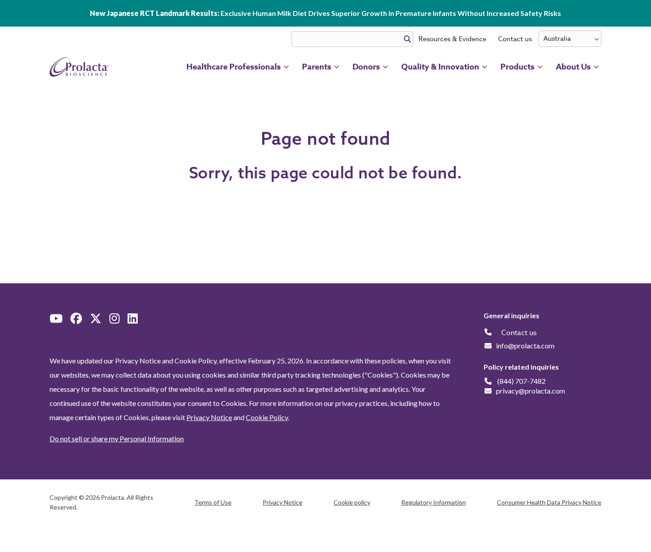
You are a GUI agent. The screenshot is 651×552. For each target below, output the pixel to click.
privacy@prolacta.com (530, 390)
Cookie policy (351, 502)
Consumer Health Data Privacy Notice (549, 502)
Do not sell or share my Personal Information (117, 438)
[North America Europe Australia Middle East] (570, 39)
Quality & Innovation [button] (440, 67)
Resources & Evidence (452, 39)
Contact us (515, 39)
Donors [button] (366, 67)
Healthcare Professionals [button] (233, 67)
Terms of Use (213, 502)
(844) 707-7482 (521, 381)
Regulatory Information (433, 502)
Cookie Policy (267, 417)
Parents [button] (316, 67)
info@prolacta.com (525, 345)
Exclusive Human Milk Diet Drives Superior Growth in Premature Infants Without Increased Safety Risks (325, 13)
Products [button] (517, 67)
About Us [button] (573, 67)
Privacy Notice (209, 417)
